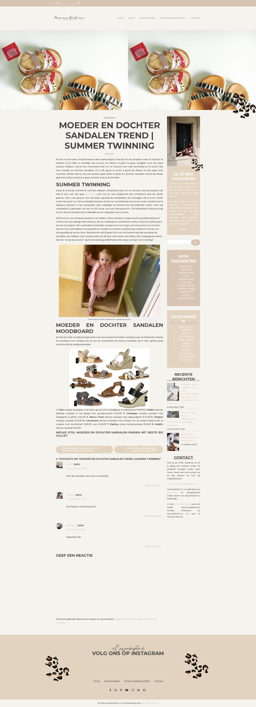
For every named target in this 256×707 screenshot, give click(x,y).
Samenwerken (147, 18)
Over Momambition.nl (172, 18)
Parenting (109, 118)
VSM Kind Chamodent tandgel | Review (142, 449)
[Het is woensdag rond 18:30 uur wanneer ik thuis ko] (158, 667)
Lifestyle (186, 343)
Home (96, 681)
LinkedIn (139, 690)
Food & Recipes (186, 336)
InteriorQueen (186, 266)
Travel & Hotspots (186, 356)
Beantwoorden (153, 485)
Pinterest (121, 690)
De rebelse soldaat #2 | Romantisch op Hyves (79, 449)
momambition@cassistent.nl (183, 484)
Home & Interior (186, 340)
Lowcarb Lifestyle (186, 298)
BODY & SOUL (186, 327)
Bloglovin (133, 690)
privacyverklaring (182, 504)
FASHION (186, 333)
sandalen (91, 194)
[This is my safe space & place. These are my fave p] (188, 667)
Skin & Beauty (186, 353)
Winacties (186, 360)
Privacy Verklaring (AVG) (137, 681)
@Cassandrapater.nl (128, 649)
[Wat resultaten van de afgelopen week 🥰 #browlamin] (68, 667)
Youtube (127, 690)
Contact (195, 18)
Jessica (70, 495)
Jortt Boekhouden (186, 285)
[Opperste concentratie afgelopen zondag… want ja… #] (98, 667)
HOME (120, 18)
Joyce (69, 464)
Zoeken (57, 3)
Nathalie (71, 525)
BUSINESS (186, 330)
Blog (131, 18)
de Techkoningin (150, 703)
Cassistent (186, 269)
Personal (186, 350)
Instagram (116, 690)
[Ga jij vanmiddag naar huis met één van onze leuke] (128, 667)
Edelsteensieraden (186, 288)
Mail (145, 690)
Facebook (110, 690)
